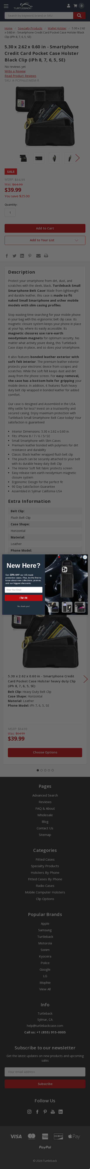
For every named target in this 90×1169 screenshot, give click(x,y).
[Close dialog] (85, 557)
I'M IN (24, 598)
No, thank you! (23, 606)
